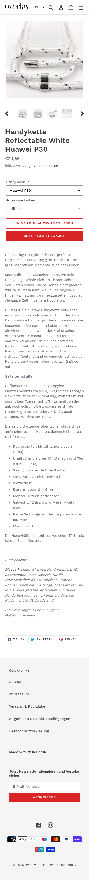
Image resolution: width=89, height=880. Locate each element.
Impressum (19, 694)
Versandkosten (45, 166)
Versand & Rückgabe (27, 706)
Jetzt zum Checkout (44, 235)
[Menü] (81, 7)
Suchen (15, 681)
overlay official (35, 864)
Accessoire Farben (20, 200)
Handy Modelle (17, 182)
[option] (22, 113)
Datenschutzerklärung (29, 731)
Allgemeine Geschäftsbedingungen (39, 719)
